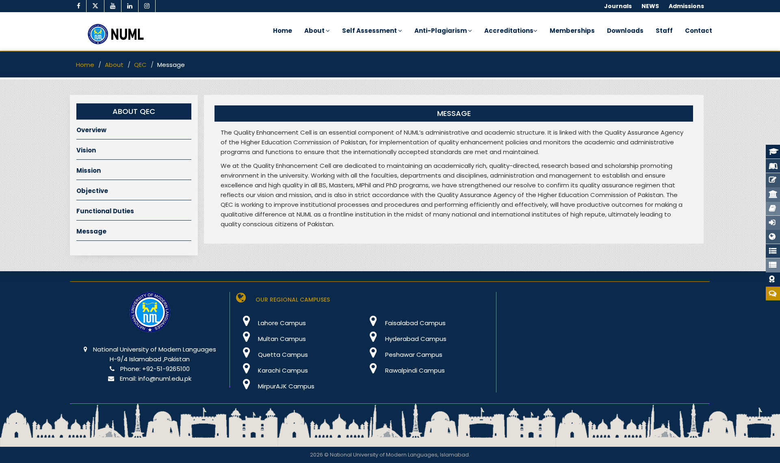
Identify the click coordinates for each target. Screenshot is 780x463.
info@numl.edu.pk (164, 378)
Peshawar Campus (413, 354)
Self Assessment (370, 30)
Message (91, 231)
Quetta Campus (282, 354)
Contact (698, 30)
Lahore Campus (281, 323)
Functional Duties (105, 211)
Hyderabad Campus (415, 338)
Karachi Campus (282, 370)
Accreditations (508, 30)
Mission (88, 170)
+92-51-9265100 (166, 368)
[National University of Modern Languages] (150, 317)
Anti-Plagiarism (441, 30)
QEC (140, 64)
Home (282, 30)
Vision (86, 150)
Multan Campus (281, 338)
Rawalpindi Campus (414, 370)
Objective (92, 190)
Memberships (572, 30)
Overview (91, 130)
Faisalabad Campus (415, 323)
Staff (664, 30)
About (315, 30)
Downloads (625, 30)
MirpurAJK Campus (285, 386)
